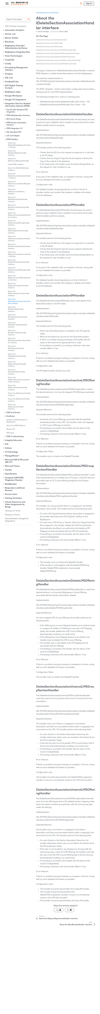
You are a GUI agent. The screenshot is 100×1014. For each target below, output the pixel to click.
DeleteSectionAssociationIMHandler (49, 43)
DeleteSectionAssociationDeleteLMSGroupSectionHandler (58, 53)
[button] (81, 3)
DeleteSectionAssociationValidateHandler (51, 40)
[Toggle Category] (4, 30)
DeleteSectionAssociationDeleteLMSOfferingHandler (55, 57)
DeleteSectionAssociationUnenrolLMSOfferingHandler (56, 64)
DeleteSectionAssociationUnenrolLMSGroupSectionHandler (58, 60)
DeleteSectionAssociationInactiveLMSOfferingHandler (56, 50)
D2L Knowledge (43, 31)
